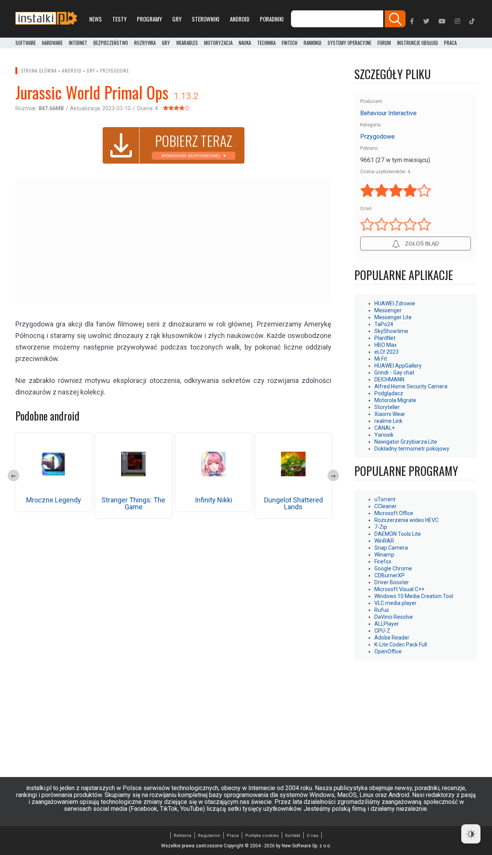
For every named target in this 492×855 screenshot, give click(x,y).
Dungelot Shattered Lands (293, 503)
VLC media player (395, 603)
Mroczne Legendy (53, 500)
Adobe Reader (391, 638)
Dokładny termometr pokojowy (411, 449)
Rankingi (312, 43)
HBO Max (385, 345)
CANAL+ (384, 428)
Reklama (182, 835)
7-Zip (380, 527)
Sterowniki (205, 19)
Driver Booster (391, 582)
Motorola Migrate (395, 400)
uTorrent (385, 499)
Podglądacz (388, 393)
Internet (78, 43)
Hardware (52, 43)
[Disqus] (173, 626)
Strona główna (39, 70)
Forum (384, 43)
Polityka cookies (262, 835)
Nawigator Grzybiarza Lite (405, 442)
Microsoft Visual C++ (399, 589)
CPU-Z (382, 631)
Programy (149, 19)
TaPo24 (383, 324)
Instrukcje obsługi (417, 43)
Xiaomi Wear (389, 414)
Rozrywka (145, 43)
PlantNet (385, 338)
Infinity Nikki (213, 500)
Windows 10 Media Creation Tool (413, 596)
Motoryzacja (218, 43)
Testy (119, 19)
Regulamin (209, 835)
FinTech (290, 43)
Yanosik (384, 435)
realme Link (388, 421)
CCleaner (385, 506)
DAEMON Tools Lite (397, 534)
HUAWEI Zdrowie (394, 303)
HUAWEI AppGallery (398, 366)
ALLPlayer (386, 624)
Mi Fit (380, 359)
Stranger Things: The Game (133, 503)
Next (333, 475)
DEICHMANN (389, 379)
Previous (13, 475)
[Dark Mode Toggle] (470, 833)
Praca (233, 835)
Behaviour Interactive (388, 113)
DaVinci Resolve (393, 617)
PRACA (450, 43)
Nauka (245, 43)
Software (25, 43)
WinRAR (384, 541)
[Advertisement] (173, 240)
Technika (266, 43)
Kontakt (292, 835)
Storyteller (387, 407)
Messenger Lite (393, 317)
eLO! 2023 (386, 352)
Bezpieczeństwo (110, 43)
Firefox (382, 561)
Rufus (381, 610)
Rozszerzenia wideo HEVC (406, 520)
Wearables (187, 43)
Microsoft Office (393, 513)
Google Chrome (393, 568)
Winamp (384, 555)
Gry (176, 19)
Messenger (388, 310)
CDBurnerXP (389, 575)
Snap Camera (391, 548)
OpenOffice (388, 651)
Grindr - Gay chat (394, 373)
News (95, 19)
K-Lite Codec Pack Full (400, 644)
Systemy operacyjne (349, 43)
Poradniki (272, 19)
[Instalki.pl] (46, 19)
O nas (312, 835)
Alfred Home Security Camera (410, 386)
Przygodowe (114, 70)
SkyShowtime (391, 331)
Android (239, 19)
